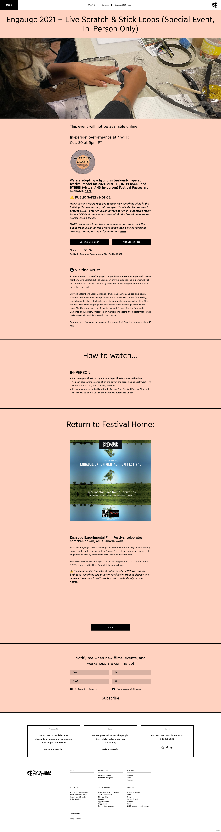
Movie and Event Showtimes (86, 689)
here (88, 191)
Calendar (105, 5)
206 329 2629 (167, 739)
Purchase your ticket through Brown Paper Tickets (97, 378)
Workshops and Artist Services (129, 689)
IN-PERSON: (80, 372)
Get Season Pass (131, 242)
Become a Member (89, 242)
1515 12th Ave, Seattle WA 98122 (167, 735)
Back (110, 627)
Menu (9, 5)
